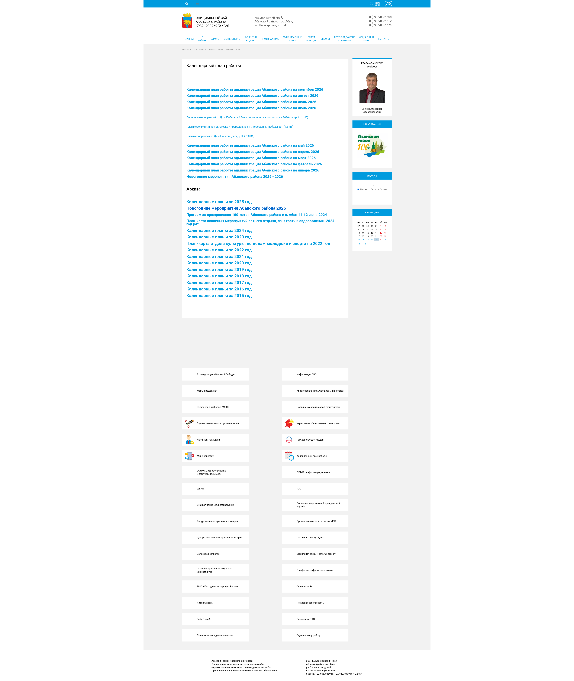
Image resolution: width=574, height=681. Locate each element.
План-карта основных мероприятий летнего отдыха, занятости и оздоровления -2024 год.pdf (260, 222)
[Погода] (362, 189)
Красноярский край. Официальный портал (320, 390)
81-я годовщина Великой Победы (216, 374)
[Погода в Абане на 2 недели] (379, 189)
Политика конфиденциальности (215, 635)
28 (376, 240)
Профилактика (270, 39)
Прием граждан (311, 39)
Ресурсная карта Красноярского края (217, 521)
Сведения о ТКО (306, 619)
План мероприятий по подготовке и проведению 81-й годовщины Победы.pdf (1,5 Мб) (239, 126)
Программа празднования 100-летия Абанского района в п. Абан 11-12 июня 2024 (256, 215)
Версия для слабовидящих (388, 4)
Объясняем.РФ (305, 586)
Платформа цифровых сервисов (315, 570)
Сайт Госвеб (203, 619)
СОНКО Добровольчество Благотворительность (211, 472)
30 (385, 240)
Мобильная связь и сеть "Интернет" (316, 553)
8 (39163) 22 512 (380, 21)
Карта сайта (377, 4)
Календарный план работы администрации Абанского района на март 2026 (251, 158)
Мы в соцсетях (205, 456)
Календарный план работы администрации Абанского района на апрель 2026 (252, 152)
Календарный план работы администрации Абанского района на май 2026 (250, 145)
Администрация (216, 49)
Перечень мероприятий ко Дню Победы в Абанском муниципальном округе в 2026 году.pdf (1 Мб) (247, 117)
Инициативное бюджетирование (215, 505)
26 (368, 240)
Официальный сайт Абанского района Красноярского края (212, 22)
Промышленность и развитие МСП (316, 521)
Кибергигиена (205, 602)
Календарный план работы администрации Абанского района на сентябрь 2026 (254, 89)
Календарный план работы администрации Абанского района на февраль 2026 (254, 164)
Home (185, 49)
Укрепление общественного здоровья (318, 423)
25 (363, 240)
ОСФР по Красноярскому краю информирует (214, 570)
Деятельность (232, 39)
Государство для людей (310, 439)
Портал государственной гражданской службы (318, 505)
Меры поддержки (207, 390)
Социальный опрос (366, 39)
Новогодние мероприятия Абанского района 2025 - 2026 (234, 176)
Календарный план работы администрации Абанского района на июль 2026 (251, 102)
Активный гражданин (209, 439)
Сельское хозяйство (208, 553)
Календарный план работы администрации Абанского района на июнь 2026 (251, 108)
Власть (215, 39)
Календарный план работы (312, 456)
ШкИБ (200, 488)
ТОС (299, 488)
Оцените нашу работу (308, 635)
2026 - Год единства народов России (217, 586)
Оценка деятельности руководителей (218, 423)
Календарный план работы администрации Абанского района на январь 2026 (252, 170)
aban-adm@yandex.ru (325, 670)
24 (359, 240)
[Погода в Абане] (372, 186)
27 (372, 240)
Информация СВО (306, 374)
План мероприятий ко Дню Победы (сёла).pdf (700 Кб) (220, 136)
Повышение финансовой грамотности (318, 407)
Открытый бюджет (251, 39)
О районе (202, 39)
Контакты (383, 39)
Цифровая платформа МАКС (213, 407)
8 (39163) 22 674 (380, 25)
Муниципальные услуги (292, 39)
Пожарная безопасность (310, 602)
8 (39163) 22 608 (380, 17)
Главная (189, 39)
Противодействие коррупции (344, 39)
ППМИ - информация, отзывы (313, 472)
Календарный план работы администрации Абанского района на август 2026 (252, 96)
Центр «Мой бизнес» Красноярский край (219, 537)
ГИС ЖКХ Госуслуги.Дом (310, 537)
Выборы (325, 39)
